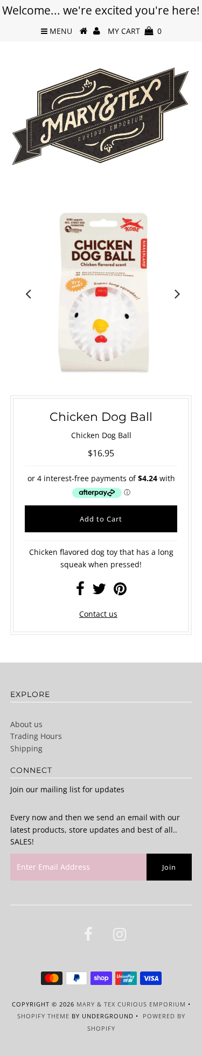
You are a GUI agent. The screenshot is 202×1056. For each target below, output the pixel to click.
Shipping (26, 748)
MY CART (135, 31)
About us (26, 724)
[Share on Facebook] (80, 591)
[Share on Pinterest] (120, 591)
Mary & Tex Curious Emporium (131, 1004)
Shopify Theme (43, 1016)
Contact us (98, 614)
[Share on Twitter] (99, 591)
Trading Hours (36, 736)
